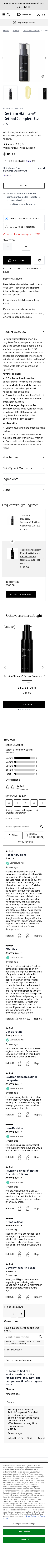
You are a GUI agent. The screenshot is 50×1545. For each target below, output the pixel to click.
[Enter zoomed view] (43, 76)
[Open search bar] (8, 14)
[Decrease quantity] (7, 246)
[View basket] (43, 14)
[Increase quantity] (26, 246)
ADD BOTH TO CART (20, 594)
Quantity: (9, 240)
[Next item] (43, 667)
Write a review (10, 147)
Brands (16, 30)
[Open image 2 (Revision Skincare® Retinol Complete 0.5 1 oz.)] (28, 93)
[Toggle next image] (45, 58)
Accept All (23, 1539)
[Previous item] (5, 667)
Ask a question (27, 147)
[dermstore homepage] (24, 14)
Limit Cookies (24, 1531)
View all (41, 168)
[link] (38, 14)
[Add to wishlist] (39, 260)
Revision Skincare (31, 30)
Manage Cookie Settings (24, 1523)
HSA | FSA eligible (16, 161)
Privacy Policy (30, 1516)
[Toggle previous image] (2, 58)
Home (6, 30)
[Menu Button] (3, 14)
